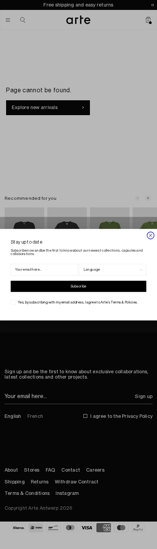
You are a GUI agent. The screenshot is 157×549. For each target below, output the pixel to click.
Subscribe (78, 286)
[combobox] (111, 269)
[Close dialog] (150, 235)
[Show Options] (141, 269)
